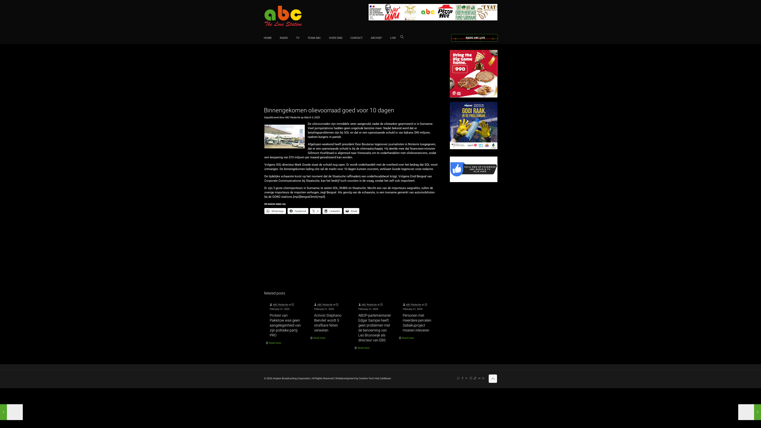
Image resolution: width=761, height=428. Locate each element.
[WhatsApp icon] (458, 378)
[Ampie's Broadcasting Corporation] (291, 16)
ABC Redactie (280, 304)
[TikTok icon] (474, 378)
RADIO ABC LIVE (475, 37)
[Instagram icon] (470, 378)
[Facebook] (473, 181)
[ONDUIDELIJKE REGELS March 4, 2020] (749, 412)
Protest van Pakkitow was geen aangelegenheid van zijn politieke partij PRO (285, 325)
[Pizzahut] (473, 96)
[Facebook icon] (462, 378)
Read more (275, 342)
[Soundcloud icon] (479, 378)
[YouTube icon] (466, 378)
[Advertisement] (352, 77)
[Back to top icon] (493, 378)
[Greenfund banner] (473, 148)
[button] (402, 38)
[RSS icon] (483, 378)
